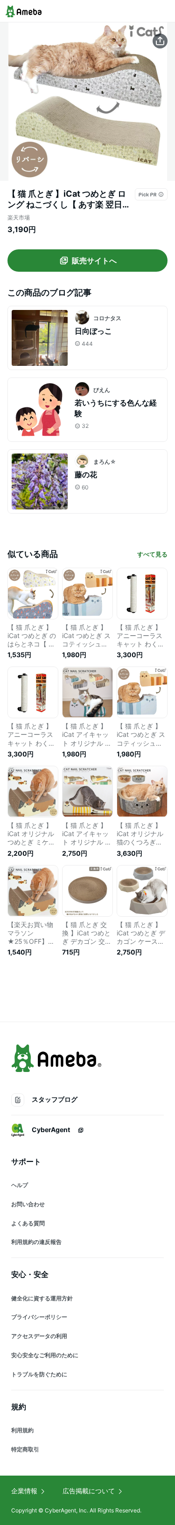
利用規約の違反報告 (36, 1241)
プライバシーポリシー (39, 1316)
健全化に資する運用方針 (42, 1298)
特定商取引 (25, 1449)
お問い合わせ (28, 1204)
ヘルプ (19, 1185)
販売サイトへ (94, 260)
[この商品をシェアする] (160, 41)
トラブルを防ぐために (39, 1374)
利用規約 (22, 1430)
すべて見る (152, 554)
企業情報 (24, 1491)
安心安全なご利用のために (44, 1355)
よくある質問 (28, 1223)
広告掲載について (89, 1491)
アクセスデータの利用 (39, 1336)
